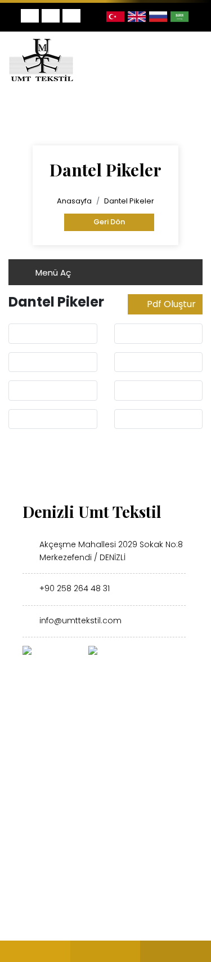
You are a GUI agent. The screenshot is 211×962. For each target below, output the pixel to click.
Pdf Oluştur (171, 304)
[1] (192, 60)
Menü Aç (52, 272)
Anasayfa (74, 201)
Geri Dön (109, 221)
